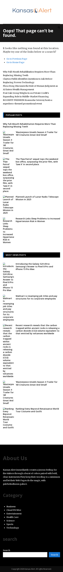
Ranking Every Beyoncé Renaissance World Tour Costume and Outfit (37, 410)
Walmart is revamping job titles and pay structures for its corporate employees (36, 297)
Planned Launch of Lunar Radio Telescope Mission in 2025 (37, 198)
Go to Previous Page (16, 58)
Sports (9, 524)
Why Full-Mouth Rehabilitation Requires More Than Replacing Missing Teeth (29, 125)
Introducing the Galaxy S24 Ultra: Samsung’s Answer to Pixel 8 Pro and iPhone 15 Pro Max (34, 266)
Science (10, 520)
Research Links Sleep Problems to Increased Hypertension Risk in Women (38, 220)
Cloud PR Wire (13, 510)
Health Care (12, 517)
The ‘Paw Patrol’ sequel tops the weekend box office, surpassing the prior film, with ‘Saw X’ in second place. (37, 162)
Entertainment (14, 513)
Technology (12, 527)
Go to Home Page (15, 62)
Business (11, 506)
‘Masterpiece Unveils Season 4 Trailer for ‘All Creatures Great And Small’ (36, 133)
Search (6, 550)
